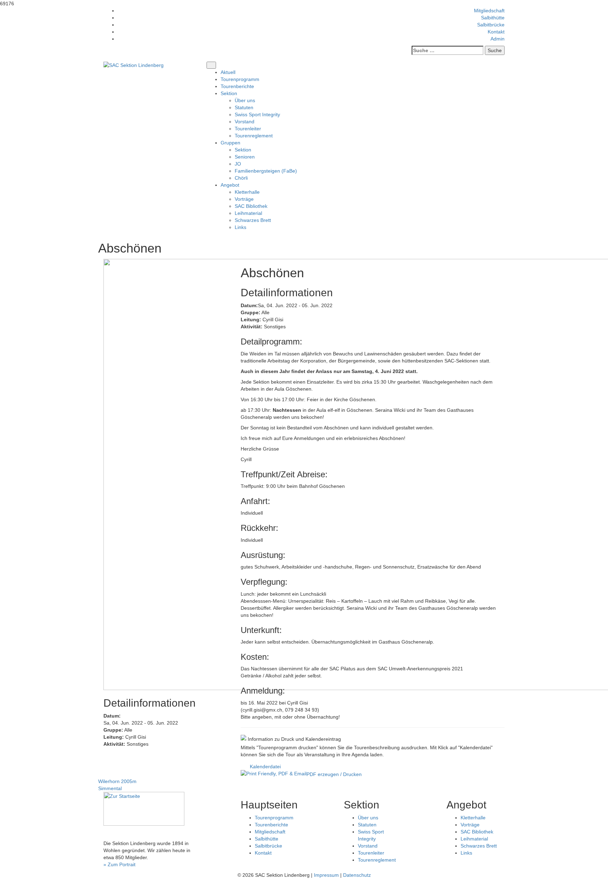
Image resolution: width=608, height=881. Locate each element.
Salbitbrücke (491, 24)
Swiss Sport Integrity (257, 114)
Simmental (110, 788)
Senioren (245, 157)
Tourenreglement (254, 135)
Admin (497, 39)
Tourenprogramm (240, 79)
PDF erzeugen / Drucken (334, 774)
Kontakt (496, 32)
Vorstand (244, 121)
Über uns (245, 100)
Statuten (244, 107)
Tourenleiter (248, 128)
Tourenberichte (237, 86)
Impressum (326, 875)
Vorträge (244, 199)
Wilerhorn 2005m (117, 781)
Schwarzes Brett (253, 220)
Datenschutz (357, 875)
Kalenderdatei (265, 766)
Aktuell (228, 72)
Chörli (241, 178)
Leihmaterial (248, 213)
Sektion (243, 150)
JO (238, 164)
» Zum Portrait (119, 864)
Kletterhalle (247, 192)
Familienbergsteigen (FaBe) (266, 171)
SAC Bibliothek (251, 206)
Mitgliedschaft (489, 10)
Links (240, 227)
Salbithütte (493, 17)
